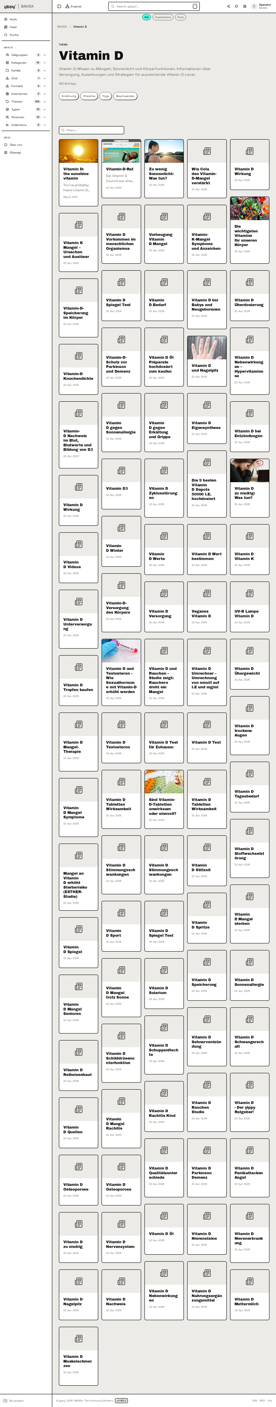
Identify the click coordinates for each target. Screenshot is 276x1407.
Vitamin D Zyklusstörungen (163, 493)
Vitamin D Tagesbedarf (247, 793)
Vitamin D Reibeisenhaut (77, 1072)
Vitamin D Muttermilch (247, 1301)
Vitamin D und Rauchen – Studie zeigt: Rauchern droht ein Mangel (163, 680)
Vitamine (89, 96)
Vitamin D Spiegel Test (118, 302)
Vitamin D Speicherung (204, 982)
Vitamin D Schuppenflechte (163, 1050)
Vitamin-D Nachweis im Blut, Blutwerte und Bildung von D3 (78, 440)
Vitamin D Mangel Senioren (72, 1009)
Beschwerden (125, 96)
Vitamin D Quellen (72, 1129)
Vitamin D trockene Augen (244, 730)
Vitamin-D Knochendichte (78, 376)
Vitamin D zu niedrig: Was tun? (245, 493)
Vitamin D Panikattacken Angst (249, 1173)
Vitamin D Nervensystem (120, 1244)
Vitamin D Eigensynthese (206, 425)
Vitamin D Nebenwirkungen (163, 1295)
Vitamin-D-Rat (119, 169)
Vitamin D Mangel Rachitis (115, 1123)
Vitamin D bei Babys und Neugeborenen (206, 304)
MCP (262, 1400)
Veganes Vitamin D (201, 613)
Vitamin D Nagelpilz (73, 1301)
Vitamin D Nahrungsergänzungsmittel (207, 1295)
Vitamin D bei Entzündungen (249, 433)
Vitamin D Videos (72, 564)
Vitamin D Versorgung (160, 613)
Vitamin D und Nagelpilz (205, 368)
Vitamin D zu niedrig (73, 1244)
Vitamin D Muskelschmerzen (77, 1361)
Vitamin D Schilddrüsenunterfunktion (120, 1058)
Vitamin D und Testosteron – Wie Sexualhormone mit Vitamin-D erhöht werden (121, 680)
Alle (146, 17)
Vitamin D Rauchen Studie (201, 1107)
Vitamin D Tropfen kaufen (78, 687)
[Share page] (228, 6)
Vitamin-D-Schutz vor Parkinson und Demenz (118, 364)
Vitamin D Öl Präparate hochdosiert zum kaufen (161, 364)
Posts (180, 17)
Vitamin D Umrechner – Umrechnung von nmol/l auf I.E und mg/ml (205, 678)
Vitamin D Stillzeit (201, 867)
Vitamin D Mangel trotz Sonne (117, 992)
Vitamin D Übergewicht (247, 671)
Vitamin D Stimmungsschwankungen (120, 870)
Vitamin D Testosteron (118, 744)
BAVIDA (62, 26)
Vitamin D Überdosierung (249, 302)
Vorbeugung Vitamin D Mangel (160, 239)
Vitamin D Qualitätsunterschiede (163, 1173)
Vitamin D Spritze (200, 925)
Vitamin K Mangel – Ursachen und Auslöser (76, 250)
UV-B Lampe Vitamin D (247, 613)
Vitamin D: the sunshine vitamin (76, 173)
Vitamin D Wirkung (244, 171)
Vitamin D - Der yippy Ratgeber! (245, 1107)
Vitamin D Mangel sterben (244, 919)
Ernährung (68, 96)
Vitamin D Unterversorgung (77, 624)
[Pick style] (236, 6)
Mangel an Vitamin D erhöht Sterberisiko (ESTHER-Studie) (75, 885)
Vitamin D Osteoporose (75, 1187)
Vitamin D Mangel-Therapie (73, 747)
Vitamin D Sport (113, 933)
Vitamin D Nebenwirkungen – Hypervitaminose (249, 366)
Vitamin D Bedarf (157, 302)
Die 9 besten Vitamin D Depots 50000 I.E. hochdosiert (204, 489)
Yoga (105, 96)
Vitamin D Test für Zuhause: (163, 744)
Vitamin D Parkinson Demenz (201, 1173)
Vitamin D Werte (157, 556)
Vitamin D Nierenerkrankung (249, 1238)
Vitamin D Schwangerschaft (249, 1041)
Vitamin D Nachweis (116, 1301)
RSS (255, 1400)
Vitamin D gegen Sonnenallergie (120, 427)
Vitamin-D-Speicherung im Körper (75, 313)
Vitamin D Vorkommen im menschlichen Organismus (121, 242)
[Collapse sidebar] (59, 6)
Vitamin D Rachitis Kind (162, 1113)
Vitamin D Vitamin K (244, 556)
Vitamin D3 (117, 488)
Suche (14, 35)
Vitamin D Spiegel (72, 949)
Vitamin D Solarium (158, 990)
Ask (270, 1400)
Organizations (163, 17)
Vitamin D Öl (161, 1234)
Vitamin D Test (206, 742)
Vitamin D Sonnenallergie (249, 982)
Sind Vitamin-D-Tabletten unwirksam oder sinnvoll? (162, 807)
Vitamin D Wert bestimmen (206, 556)
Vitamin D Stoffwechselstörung (249, 853)
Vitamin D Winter (114, 548)
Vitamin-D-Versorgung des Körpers (118, 607)
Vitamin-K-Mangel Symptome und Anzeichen (206, 242)
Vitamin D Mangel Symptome (73, 812)
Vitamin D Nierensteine (204, 1236)
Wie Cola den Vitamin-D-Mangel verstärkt (204, 176)
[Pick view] (244, 6)
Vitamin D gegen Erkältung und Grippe (159, 430)
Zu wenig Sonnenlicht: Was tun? (161, 173)
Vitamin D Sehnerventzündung (206, 1041)
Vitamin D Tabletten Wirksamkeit (118, 804)
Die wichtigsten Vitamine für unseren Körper (246, 235)
